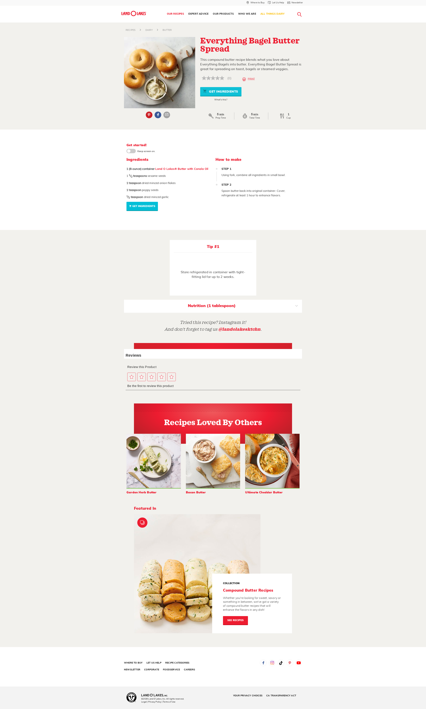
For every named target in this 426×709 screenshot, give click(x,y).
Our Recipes (175, 14)
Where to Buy (133, 663)
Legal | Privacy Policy (151, 702)
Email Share (166, 115)
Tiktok (281, 663)
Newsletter (132, 670)
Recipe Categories (177, 663)
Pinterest (149, 115)
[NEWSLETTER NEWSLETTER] (305, 6)
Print (251, 79)
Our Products (223, 14)
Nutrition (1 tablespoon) (212, 306)
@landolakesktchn (239, 329)
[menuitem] (175, 13)
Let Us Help (153, 663)
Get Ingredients (223, 91)
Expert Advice (198, 14)
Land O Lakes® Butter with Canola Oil (181, 169)
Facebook (158, 115)
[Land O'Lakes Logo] (133, 13)
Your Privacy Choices (247, 696)
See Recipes (235, 620)
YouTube (298, 663)
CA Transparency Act (281, 696)
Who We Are (247, 14)
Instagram (272, 663)
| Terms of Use (169, 702)
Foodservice (171, 670)
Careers (189, 670)
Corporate (151, 670)
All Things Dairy (272, 14)
